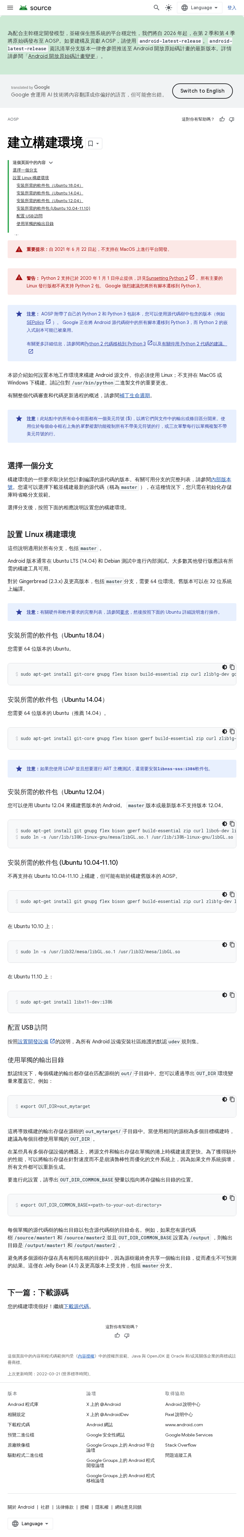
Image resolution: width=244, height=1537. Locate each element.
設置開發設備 (33, 1042)
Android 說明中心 (182, 1404)
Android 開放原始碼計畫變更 (61, 56)
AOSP (13, 119)
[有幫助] (222, 119)
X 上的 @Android (103, 1404)
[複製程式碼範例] (232, 667)
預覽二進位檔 (21, 1435)
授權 (84, 1507)
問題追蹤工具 (178, 1455)
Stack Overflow (180, 1445)
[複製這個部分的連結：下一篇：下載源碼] (75, 1293)
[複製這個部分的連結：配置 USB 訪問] (53, 1028)
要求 (124, 612)
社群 (45, 1507)
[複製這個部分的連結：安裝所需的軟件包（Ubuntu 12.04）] (114, 792)
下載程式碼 (19, 1425)
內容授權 (86, 1356)
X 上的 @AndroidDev (107, 1414)
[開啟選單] (10, 7)
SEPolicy (35, 322)
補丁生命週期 (134, 395)
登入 (232, 8)
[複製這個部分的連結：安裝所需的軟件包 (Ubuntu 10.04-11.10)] (124, 863)
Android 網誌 (99, 1425)
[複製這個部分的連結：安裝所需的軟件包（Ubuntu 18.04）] (114, 636)
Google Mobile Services (189, 1435)
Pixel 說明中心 (179, 1414)
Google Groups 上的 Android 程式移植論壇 (120, 1478)
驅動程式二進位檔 (25, 1455)
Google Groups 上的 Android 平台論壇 (120, 1447)
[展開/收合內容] (51, 162)
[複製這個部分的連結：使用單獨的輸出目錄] (70, 1060)
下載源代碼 (76, 1306)
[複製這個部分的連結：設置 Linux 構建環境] (82, 535)
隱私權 (102, 1507)
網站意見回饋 (128, 1507)
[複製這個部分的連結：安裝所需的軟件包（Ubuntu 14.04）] (114, 700)
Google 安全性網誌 (105, 1435)
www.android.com (184, 1425)
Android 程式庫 (23, 1404)
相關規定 (16, 1414)
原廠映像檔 (19, 1445)
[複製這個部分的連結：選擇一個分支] (59, 466)
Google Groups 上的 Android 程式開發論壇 (120, 1462)
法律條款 (65, 1507)
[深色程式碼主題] (224, 667)
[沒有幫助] (231, 119)
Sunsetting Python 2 (167, 278)
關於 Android (21, 1507)
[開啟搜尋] (156, 7)
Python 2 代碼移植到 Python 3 (115, 344)
